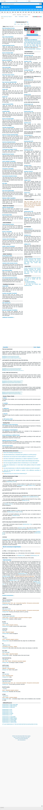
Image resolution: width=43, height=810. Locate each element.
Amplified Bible (6, 111)
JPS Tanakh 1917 (6, 302)
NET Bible (4, 183)
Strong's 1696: (5, 662)
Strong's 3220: (5, 640)
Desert (34, 258)
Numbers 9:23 (27, 122)
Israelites (5, 403)
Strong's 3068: (5, 655)
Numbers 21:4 (27, 85)
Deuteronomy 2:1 (6, 539)
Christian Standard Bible (8, 127)
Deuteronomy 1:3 (11, 511)
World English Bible (7, 214)
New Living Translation (7, 36)
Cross (18, 24)
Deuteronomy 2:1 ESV (7, 712)
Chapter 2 (10, 16)
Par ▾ (10, 26)
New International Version (8, 28)
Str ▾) (12, 26)
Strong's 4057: (5, 619)
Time (32, 262)
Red (34, 261)
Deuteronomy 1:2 (28, 135)
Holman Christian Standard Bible (10, 134)
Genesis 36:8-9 (21, 527)
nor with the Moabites (30, 281)
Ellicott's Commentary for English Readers (12, 546)
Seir (25, 262)
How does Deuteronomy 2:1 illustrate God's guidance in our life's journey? (19, 454)
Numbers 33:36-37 (28, 171)
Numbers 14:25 (27, 61)
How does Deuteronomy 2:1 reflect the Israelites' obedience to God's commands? (21, 468)
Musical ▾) (34, 26)
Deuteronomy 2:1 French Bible (9, 720)
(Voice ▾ (31, 26)
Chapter (38, 347)
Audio (15, 24)
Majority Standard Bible (8, 207)
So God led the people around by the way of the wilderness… (13, 370)
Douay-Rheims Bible (7, 255)
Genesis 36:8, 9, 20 (14, 580)
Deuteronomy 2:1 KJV (7, 714)
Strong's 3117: (5, 677)
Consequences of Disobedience (10, 429)
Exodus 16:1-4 (25, 500)
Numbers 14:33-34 (28, 149)
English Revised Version (8, 154)
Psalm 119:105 (19, 511)
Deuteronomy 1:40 (28, 79)
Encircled (31, 259)
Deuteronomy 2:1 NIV (7, 709)
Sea (40, 261)
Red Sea (5, 413)
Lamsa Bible (5, 286)
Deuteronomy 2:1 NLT (7, 710)
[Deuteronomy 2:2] (41, 361)
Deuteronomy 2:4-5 (32, 529)
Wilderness (26, 263)
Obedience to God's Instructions (10, 424)
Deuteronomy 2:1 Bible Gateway (9, 705)
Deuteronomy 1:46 (28, 70)
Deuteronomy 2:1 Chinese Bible (9, 719)
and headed (38, 41)
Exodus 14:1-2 (26, 496)
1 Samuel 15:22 (15, 515)
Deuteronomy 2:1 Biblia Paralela (9, 718)
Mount (34, 46)
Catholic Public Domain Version (10, 263)
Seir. (38, 46)
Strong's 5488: (5, 633)
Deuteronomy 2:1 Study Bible (8, 716)
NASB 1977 (5, 96)
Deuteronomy (6, 16)
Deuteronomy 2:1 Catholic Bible (9, 722)
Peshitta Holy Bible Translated (9, 293)
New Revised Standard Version (9, 277)
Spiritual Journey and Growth (9, 440)
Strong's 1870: (5, 626)
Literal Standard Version (8, 224)
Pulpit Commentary (7, 560)
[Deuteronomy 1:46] (1, 361)
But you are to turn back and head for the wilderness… (12, 368)
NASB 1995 (5, 89)
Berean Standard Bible (7, 52)
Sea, (25, 43)
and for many (31, 45)
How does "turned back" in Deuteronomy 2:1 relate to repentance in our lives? (20, 458)
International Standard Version (9, 176)
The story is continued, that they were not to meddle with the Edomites (32, 279)
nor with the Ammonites (30, 282)
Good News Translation (8, 168)
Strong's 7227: (5, 669)
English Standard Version (8, 45)
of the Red (38, 42)
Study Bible (5, 347)
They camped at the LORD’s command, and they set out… (12, 382)
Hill (35, 259)
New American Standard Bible (9, 82)
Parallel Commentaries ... (8, 595)
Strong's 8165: (5, 698)
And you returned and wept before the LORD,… (11, 356)
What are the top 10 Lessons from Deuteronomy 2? (15, 473)
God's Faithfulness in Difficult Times (11, 435)
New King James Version (8, 74)
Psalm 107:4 (27, 192)
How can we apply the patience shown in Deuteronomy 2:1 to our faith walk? (20, 462)
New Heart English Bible (8, 190)
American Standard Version (9, 142)
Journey (39, 259)
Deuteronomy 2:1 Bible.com (8, 707)
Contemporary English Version (9, 149)
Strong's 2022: (5, 691)
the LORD (31, 43)
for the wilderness (28, 42)
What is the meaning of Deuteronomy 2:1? (12, 452)
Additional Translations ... (8, 317)
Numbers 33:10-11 (34, 496)
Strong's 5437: (5, 684)
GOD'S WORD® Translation (8, 161)
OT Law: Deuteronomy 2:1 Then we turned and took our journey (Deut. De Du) (19, 724)
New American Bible (7, 270)
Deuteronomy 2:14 (27, 524)
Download (38, 49)
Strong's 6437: (5, 604)
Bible (2, 16)
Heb (28, 24)
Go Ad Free (2, 807)
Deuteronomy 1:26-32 (11, 481)
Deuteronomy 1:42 (28, 104)
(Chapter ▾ (7, 26)
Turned (35, 262)
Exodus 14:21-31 (9, 504)
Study (22, 24)
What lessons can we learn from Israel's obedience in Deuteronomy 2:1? (19, 456)
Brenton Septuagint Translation (9, 310)
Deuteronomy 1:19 (28, 111)
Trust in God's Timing (7, 445)
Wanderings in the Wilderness (30, 39)
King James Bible (6, 67)
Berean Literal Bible (7, 60)
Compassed (30, 258)
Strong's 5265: (5, 611)
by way (34, 42)
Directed (39, 258)
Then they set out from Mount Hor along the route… (11, 369)
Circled (25, 258)
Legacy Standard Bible (7, 104)
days (37, 45)
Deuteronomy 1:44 (28, 141)
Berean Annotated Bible (8, 118)
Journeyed (26, 261)
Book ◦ (35, 347)
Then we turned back (30, 41)
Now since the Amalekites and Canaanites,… (11, 357)
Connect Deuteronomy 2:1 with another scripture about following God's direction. (21, 460)
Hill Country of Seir (8, 419)
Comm (25, 24)
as (27, 43)
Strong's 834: (5, 648)
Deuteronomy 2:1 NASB (7, 713)
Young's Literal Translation (8, 239)
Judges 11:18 (27, 180)
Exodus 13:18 (27, 94)
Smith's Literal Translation (8, 246)
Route (36, 261)
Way (40, 262)
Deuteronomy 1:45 (28, 55)
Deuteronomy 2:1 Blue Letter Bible (10, 704)
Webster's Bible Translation (9, 198)
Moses (5, 397)
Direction (26, 259)
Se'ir (28, 262)
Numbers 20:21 (27, 165)
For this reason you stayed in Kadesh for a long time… (12, 358)
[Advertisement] (21, 338)
